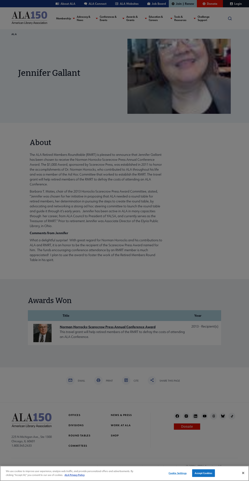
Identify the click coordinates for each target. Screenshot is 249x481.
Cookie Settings (178, 473)
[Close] (243, 473)
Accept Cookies (203, 473)
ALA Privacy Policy (75, 474)
